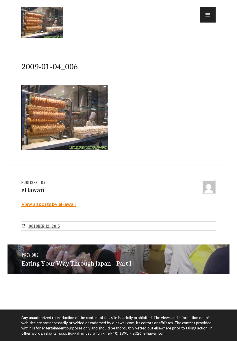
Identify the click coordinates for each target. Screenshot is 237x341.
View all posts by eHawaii (48, 204)
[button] (208, 15)
